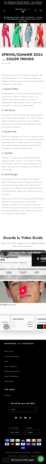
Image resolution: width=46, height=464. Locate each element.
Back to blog (24, 222)
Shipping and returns (12, 371)
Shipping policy (35, 456)
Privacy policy (12, 456)
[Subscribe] (35, 409)
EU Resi (7, 395)
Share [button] (6, 69)
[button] (4, 10)
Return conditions (10, 366)
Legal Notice (9, 381)
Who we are (8, 351)
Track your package (11, 356)
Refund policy (37, 452)
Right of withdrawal (11, 376)
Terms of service (23, 456)
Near (6, 361)
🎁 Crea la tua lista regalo (22, 460)
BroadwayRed (14, 452)
